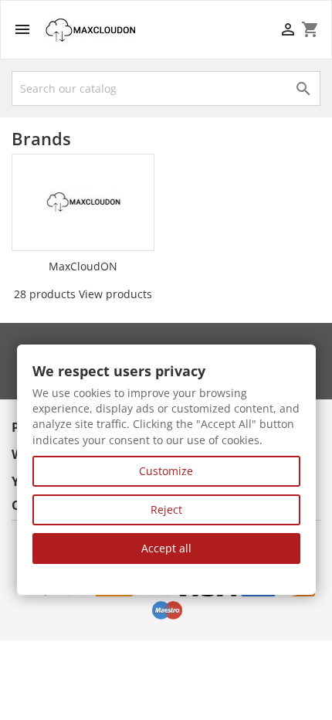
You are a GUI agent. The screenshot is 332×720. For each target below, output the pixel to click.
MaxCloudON (83, 266)
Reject (166, 509)
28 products (45, 294)
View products (115, 294)
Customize (166, 471)
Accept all (166, 548)
